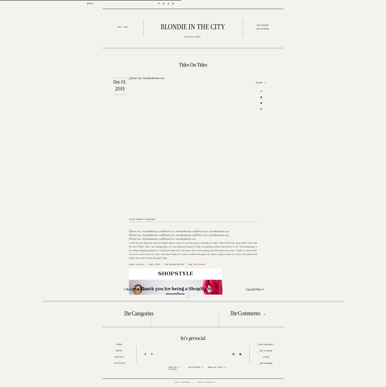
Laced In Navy (254, 289)
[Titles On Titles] (193, 146)
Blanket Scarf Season (137, 289)
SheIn (141, 264)
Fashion (150, 219)
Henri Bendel (199, 264)
